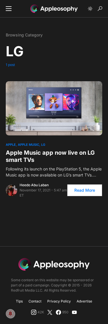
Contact (35, 301)
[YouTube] (74, 312)
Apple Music (28, 145)
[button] (9, 8)
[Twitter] (49, 312)
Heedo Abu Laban (34, 185)
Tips (19, 301)
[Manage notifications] (10, 313)
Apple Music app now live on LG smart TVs (50, 156)
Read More (84, 190)
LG (43, 145)
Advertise (84, 301)
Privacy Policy (59, 301)
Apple (11, 145)
